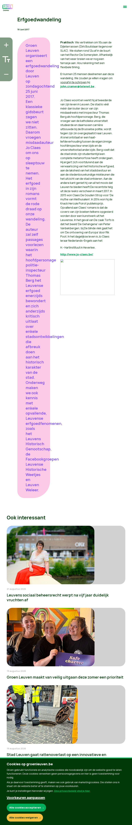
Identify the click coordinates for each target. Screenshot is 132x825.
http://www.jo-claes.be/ (76, 254)
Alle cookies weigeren (23, 817)
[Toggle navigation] (124, 8)
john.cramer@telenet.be (77, 86)
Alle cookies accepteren (25, 807)
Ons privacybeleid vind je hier (72, 790)
